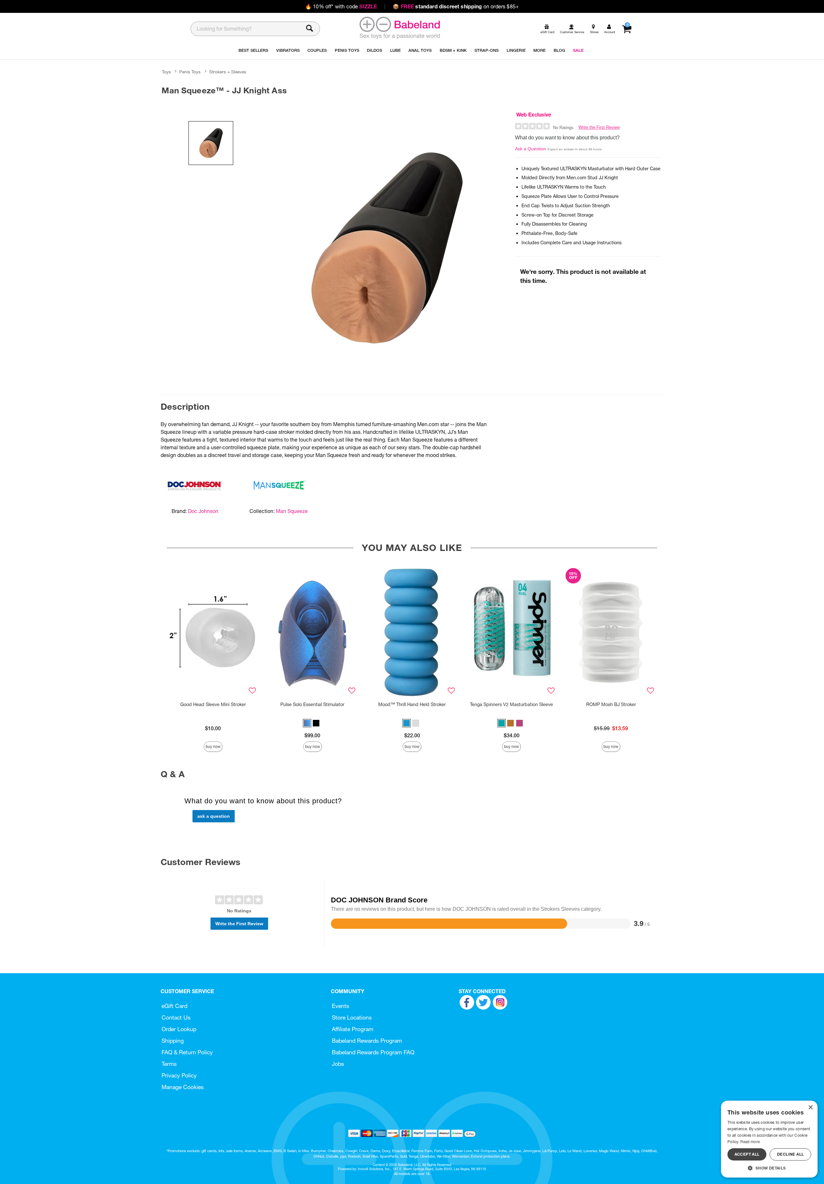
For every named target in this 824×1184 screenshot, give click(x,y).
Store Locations (352, 1017)
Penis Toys (190, 71)
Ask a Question (530, 148)
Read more (750, 1141)
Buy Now (213, 746)
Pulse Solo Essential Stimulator (312, 704)
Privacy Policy (179, 1075)
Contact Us (176, 1017)
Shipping (173, 1040)
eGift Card (174, 1005)
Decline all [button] (790, 1154)
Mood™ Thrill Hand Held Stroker (412, 704)
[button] (307, 723)
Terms (169, 1063)
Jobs (338, 1063)
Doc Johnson (203, 511)
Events (340, 1005)
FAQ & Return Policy (187, 1052)
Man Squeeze (292, 511)
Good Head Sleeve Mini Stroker (213, 704)
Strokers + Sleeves (227, 71)
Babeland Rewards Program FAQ (373, 1052)
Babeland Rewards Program (367, 1040)
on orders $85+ (456, 6)
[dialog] (769, 1139)
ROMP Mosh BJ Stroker (611, 704)
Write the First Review (599, 127)
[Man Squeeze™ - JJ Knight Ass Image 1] (386, 248)
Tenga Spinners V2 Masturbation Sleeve (511, 704)
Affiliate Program (352, 1029)
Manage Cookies (183, 1087)
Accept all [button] (747, 1154)
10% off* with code (341, 6)
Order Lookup (179, 1029)
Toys (166, 71)
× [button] (810, 1107)
